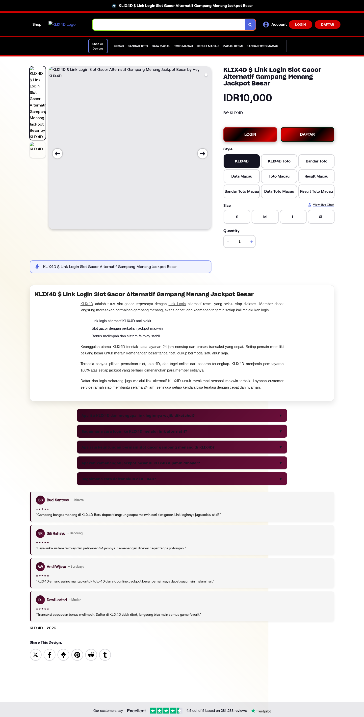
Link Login (177, 304)
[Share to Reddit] (91, 654)
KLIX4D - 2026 (43, 628)
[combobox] (169, 24)
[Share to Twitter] (36, 654)
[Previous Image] (57, 153)
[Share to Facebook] (49, 654)
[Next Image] (202, 153)
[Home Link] (62, 24)
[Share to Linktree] (63, 654)
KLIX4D (86, 304)
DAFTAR (327, 25)
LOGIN (300, 25)
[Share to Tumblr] (105, 654)
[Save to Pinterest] (77, 654)
